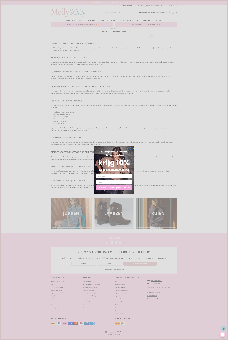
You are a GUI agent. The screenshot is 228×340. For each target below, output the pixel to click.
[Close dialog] (131, 148)
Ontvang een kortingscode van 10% (114, 188)
